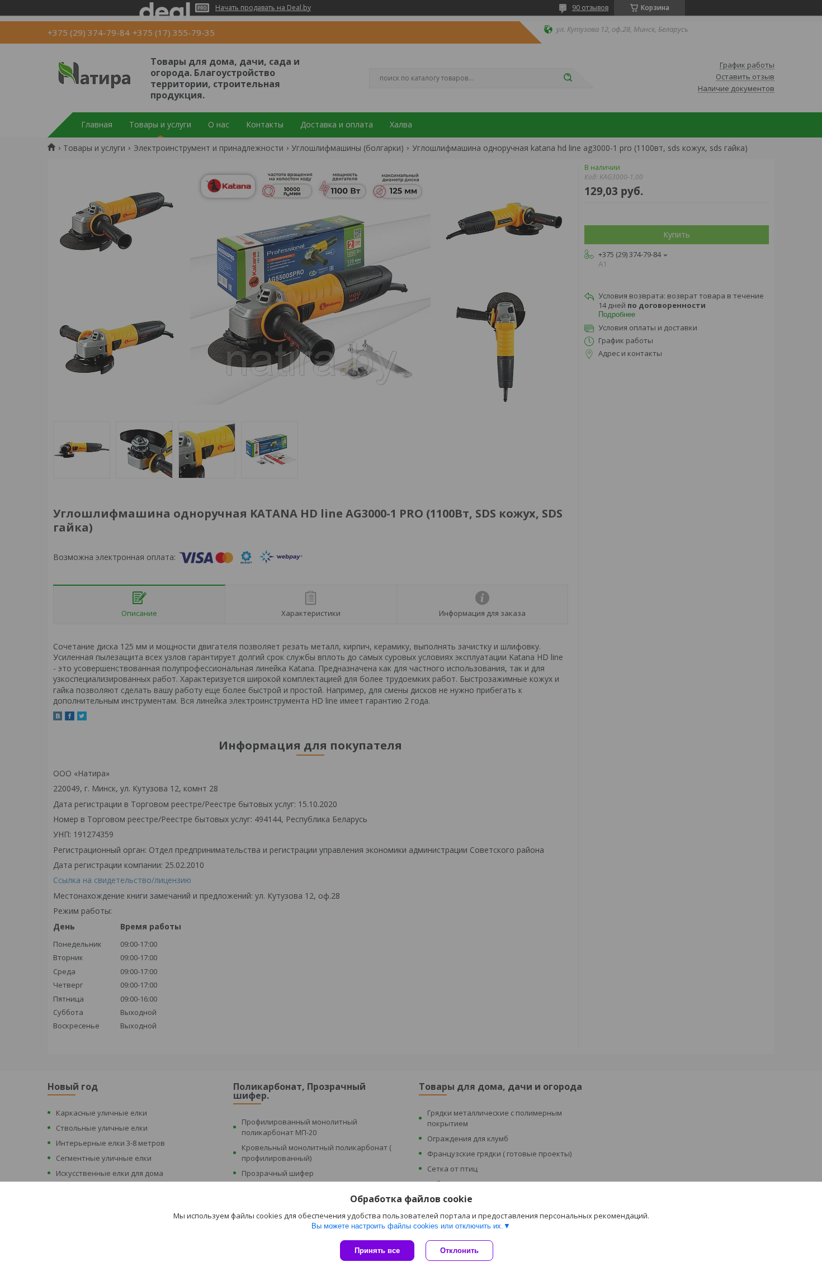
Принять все (377, 1250)
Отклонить (459, 1250)
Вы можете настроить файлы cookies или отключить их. (407, 1226)
